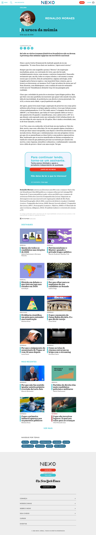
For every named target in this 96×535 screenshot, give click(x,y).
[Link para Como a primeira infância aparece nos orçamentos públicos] (32, 404)
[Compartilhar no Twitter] (25, 48)
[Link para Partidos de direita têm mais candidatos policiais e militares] (64, 373)
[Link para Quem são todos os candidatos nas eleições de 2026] (32, 236)
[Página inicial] (48, 2)
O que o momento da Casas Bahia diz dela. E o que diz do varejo (60, 317)
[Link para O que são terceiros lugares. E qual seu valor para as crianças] (64, 404)
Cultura (66, 442)
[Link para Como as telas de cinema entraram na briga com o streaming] (59, 336)
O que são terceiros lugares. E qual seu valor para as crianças (64, 418)
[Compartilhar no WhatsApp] (32, 48)
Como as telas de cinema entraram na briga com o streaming (60, 350)
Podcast (50, 245)
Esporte (49, 446)
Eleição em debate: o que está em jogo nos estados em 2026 (31, 284)
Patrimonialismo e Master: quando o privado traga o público (60, 250)
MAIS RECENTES (19, 2)
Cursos (23, 518)
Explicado (23, 312)
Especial (23, 245)
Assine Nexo (48, 470)
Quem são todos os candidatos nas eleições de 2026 (33, 250)
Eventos (23, 524)
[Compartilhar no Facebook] (21, 48)
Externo (54, 414)
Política (25, 442)
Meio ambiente (60, 446)
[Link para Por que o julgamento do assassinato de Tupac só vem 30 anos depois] (32, 336)
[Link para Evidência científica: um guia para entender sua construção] (32, 303)
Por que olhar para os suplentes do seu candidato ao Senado (59, 284)
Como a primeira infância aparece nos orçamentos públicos (31, 418)
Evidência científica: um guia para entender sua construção (32, 317)
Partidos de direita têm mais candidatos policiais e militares (64, 387)
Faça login (48, 475)
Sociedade (57, 442)
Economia (34, 442)
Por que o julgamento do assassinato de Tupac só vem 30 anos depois (33, 350)
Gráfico (54, 382)
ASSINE (82, 2)
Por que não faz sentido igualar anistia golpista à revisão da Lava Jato (32, 387)
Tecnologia (40, 446)
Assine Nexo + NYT (48, 486)
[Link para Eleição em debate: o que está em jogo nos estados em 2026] (32, 270)
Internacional (45, 442)
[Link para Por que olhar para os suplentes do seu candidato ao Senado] (59, 270)
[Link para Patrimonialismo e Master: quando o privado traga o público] (59, 236)
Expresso (50, 279)
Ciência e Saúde (27, 446)
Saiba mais (33, 218)
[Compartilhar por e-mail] (28, 48)
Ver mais (48, 428)
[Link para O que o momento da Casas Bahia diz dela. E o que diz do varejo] (59, 303)
